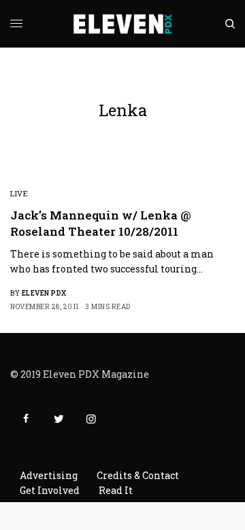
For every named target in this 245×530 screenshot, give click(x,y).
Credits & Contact (138, 475)
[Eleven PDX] (123, 24)
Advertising (49, 475)
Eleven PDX (44, 293)
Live (19, 193)
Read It (116, 490)
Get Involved (50, 490)
